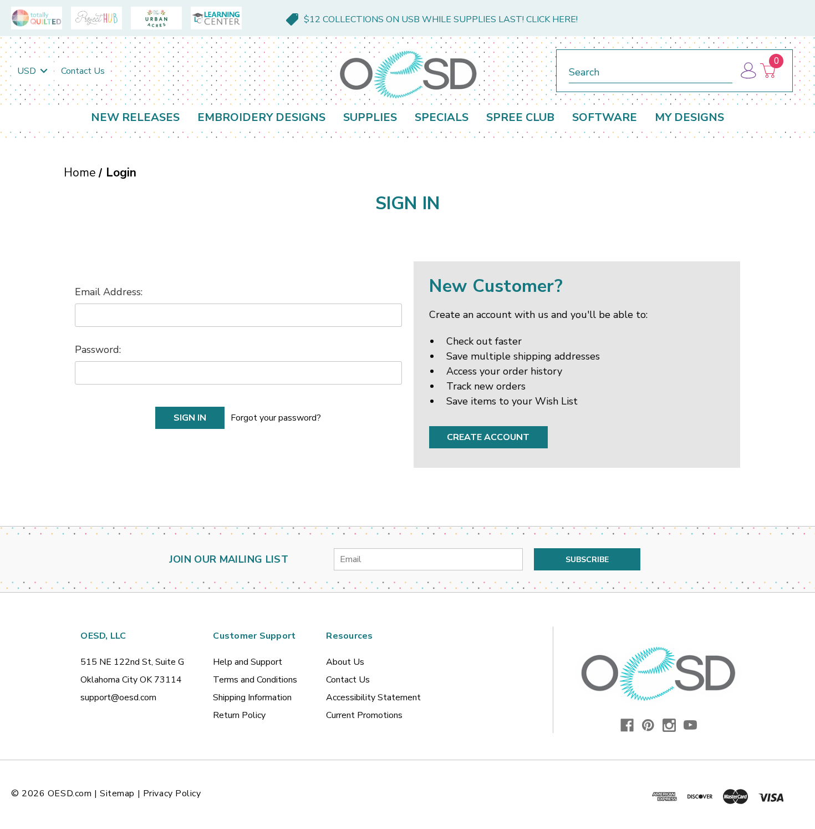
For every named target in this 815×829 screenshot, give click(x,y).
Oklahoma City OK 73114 (131, 680)
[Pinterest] (648, 725)
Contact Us (83, 71)
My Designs (689, 117)
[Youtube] (690, 725)
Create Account (488, 437)
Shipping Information (252, 697)
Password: (98, 349)
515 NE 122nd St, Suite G (132, 662)
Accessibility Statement (373, 697)
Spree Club (520, 117)
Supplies (370, 117)
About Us (345, 662)
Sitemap (117, 793)
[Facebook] (627, 725)
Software (604, 117)
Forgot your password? (276, 418)
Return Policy (239, 715)
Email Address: (108, 292)
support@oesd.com (118, 697)
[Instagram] (669, 725)
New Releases (135, 117)
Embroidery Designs (261, 117)
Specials (441, 117)
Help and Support (247, 662)
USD (27, 71)
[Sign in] (747, 70)
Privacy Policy (172, 793)
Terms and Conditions (255, 680)
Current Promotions (364, 715)
